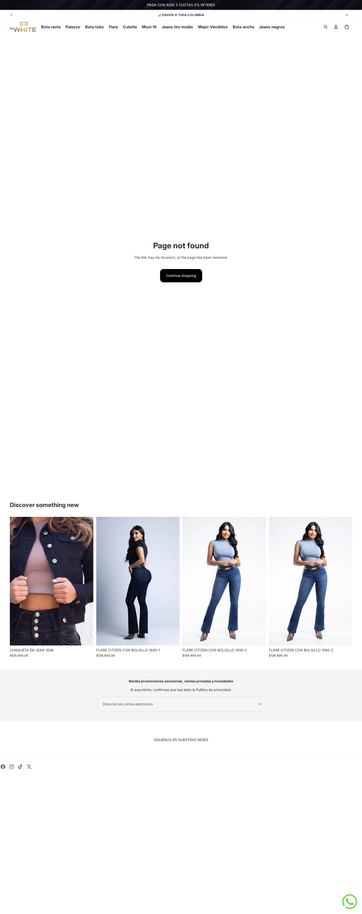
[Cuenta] (335, 26)
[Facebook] (3, 767)
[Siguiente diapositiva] (346, 15)
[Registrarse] (259, 704)
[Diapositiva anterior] (11, 15)
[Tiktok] (20, 767)
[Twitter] (29, 767)
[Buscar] (325, 26)
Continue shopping (181, 275)
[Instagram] (12, 767)
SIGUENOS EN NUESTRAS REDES (181, 740)
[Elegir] (85, 637)
